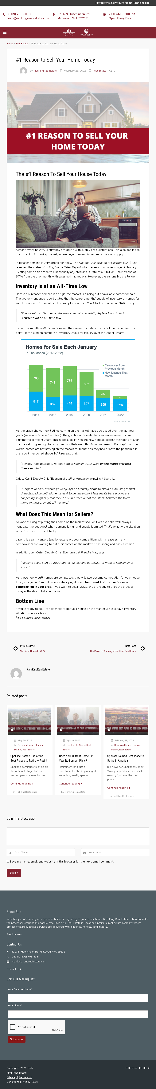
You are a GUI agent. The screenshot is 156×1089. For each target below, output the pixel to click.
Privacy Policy (29, 1082)
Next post (130, 645)
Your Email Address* (20, 989)
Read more (14, 934)
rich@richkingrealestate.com (28, 18)
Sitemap (12, 1077)
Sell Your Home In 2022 (32, 651)
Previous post (27, 645)
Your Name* (15, 1005)
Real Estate (22, 43)
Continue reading (21, 783)
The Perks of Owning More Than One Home (113, 651)
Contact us (13, 969)
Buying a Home (26, 745)
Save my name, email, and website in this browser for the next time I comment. (62, 861)
